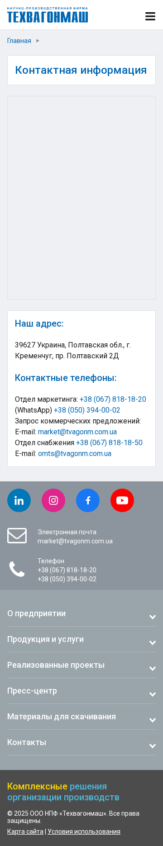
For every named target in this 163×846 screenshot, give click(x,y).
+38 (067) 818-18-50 (109, 442)
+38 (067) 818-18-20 (113, 399)
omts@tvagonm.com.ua (74, 453)
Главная (19, 40)
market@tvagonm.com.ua (77, 432)
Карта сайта (25, 831)
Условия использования (84, 831)
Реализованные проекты (56, 665)
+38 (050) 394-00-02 (87, 410)
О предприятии (36, 613)
